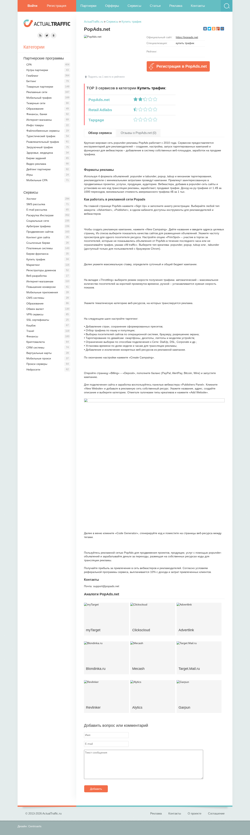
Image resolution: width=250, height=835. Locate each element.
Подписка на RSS (40, 35)
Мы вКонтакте (53, 35)
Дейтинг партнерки (38, 169)
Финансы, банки (36, 114)
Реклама (175, 6)
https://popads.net (187, 37)
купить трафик (185, 43)
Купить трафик (131, 21)
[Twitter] (209, 28)
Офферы (112, 6)
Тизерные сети (35, 103)
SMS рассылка (35, 204)
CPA (29, 64)
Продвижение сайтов (39, 231)
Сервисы (134, 6)
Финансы (32, 336)
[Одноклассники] (213, 28)
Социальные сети (37, 220)
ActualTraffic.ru (93, 21)
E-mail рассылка (36, 209)
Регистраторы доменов (41, 270)
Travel (30, 330)
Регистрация (56, 6)
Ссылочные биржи (38, 242)
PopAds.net (98, 100)
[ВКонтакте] (205, 28)
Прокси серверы (36, 363)
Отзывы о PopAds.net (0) (138, 133)
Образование (35, 108)
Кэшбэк (31, 325)
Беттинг (31, 81)
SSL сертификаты (37, 319)
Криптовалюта (35, 341)
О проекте (194, 813)
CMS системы (35, 297)
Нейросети (33, 369)
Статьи (155, 6)
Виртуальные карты (39, 353)
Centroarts (34, 826)
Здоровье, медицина (39, 152)
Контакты (198, 6)
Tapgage (95, 120)
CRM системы (35, 347)
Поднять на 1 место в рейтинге (106, 76)
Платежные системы (39, 248)
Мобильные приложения (42, 292)
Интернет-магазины (39, 119)
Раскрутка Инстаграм (40, 215)
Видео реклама (36, 163)
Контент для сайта (38, 237)
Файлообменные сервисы (43, 130)
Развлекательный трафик (42, 141)
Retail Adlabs (99, 110)
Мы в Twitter (47, 35)
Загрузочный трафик (39, 147)
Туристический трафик (40, 136)
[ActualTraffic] (46, 24)
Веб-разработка (36, 275)
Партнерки (88, 6)
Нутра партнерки (37, 70)
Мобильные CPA (36, 180)
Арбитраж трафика (38, 226)
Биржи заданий (36, 158)
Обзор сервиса (100, 133)
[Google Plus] (218, 28)
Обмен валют (35, 308)
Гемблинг (32, 75)
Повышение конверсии (41, 286)
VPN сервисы (34, 314)
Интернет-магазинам (39, 281)
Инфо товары (35, 125)
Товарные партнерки (39, 86)
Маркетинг (33, 264)
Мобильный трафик (39, 97)
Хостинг (31, 198)
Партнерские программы (43, 58)
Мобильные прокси (38, 358)
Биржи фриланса (37, 253)
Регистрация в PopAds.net (181, 66)
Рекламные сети (36, 92)
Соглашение (216, 813)
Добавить (96, 788)
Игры (29, 174)
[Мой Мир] (222, 28)
